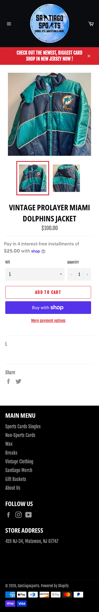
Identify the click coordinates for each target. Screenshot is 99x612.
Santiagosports (28, 586)
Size (7, 262)
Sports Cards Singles (23, 426)
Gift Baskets (15, 479)
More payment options (48, 320)
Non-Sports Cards (20, 435)
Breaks (11, 453)
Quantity (73, 262)
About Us (12, 488)
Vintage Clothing (19, 461)
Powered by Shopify (55, 586)
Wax (8, 444)
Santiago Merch (18, 470)
